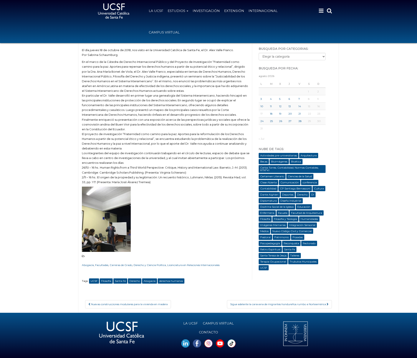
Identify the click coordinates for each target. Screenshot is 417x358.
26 (280, 121)
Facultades (101, 265)
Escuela (282, 212)
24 (262, 121)
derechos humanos (171, 281)
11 (271, 106)
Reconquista (291, 243)
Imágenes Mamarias (273, 225)
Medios (264, 231)
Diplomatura (268, 200)
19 (280, 113)
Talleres (294, 255)
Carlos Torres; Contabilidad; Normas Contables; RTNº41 (289, 169)
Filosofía (106, 281)
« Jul (261, 138)
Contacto (208, 332)
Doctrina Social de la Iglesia (277, 206)
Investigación (206, 11)
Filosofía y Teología (285, 219)
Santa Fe (120, 281)
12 (280, 106)
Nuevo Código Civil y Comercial (292, 231)
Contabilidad (268, 188)
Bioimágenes (279, 161)
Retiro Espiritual (270, 249)
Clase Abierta (268, 182)
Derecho (134, 281)
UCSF (94, 281)
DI (312, 194)
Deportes (287, 194)
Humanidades (309, 219)
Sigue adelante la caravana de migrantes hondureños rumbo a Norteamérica (278, 304)
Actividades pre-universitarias (278, 155)
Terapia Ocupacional (273, 261)
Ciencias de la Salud (300, 176)
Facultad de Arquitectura (306, 212)
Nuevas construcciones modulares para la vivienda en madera (129, 304)
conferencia (310, 182)
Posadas (298, 237)
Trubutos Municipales (303, 261)
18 (271, 113)
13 (289, 106)
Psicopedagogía (270, 243)
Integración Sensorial (302, 225)
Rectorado (309, 243)
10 (261, 106)
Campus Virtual (164, 32)
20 (290, 113)
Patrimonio (281, 237)
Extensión (234, 11)
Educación (303, 206)
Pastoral (265, 237)
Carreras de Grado (121, 265)
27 (289, 121)
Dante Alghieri (269, 194)
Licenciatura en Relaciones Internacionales (193, 265)
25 (271, 121)
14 (299, 106)
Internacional (263, 11)
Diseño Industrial (290, 200)
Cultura (319, 188)
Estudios (177, 11)
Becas (263, 161)
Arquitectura (309, 155)
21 (299, 113)
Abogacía (88, 265)
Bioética (296, 161)
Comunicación (289, 182)
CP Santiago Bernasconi (295, 188)
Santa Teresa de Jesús (273, 255)
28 (300, 121)
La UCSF (156, 11)
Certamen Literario (272, 176)
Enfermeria (267, 212)
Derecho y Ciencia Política (150, 265)
